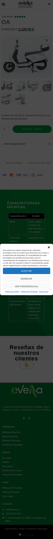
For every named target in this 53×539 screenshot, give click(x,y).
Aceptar (26, 271)
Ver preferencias (26, 286)
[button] (48, 247)
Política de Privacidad (29, 292)
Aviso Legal (43, 292)
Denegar (26, 278)
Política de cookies (12, 292)
